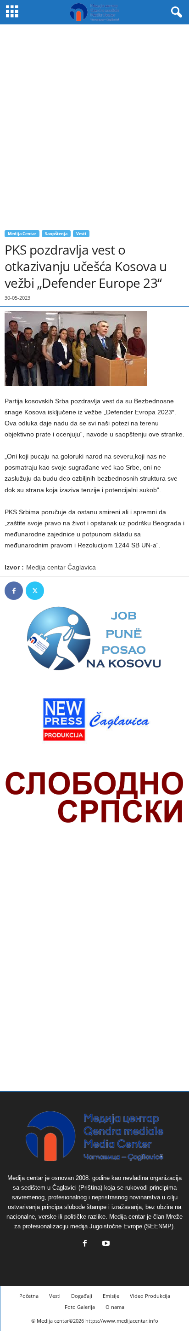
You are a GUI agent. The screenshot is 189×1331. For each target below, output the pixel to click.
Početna (29, 1295)
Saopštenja (56, 234)
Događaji (81, 1295)
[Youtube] (105, 1244)
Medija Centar (22, 234)
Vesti (81, 234)
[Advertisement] (94, 124)
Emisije (111, 1295)
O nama (115, 1306)
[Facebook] (14, 590)
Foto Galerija (80, 1306)
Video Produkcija (150, 1295)
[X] (35, 590)
